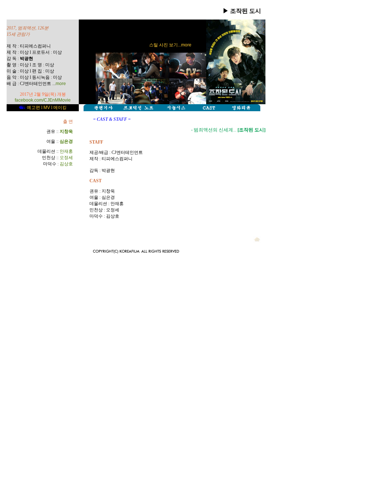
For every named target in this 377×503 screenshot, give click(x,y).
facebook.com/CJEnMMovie (43, 100)
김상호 (66, 163)
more (61, 83)
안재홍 (66, 151)
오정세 (66, 157)
